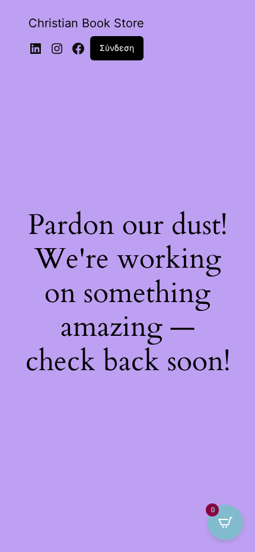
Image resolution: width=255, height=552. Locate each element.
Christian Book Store (86, 23)
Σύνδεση (117, 48)
